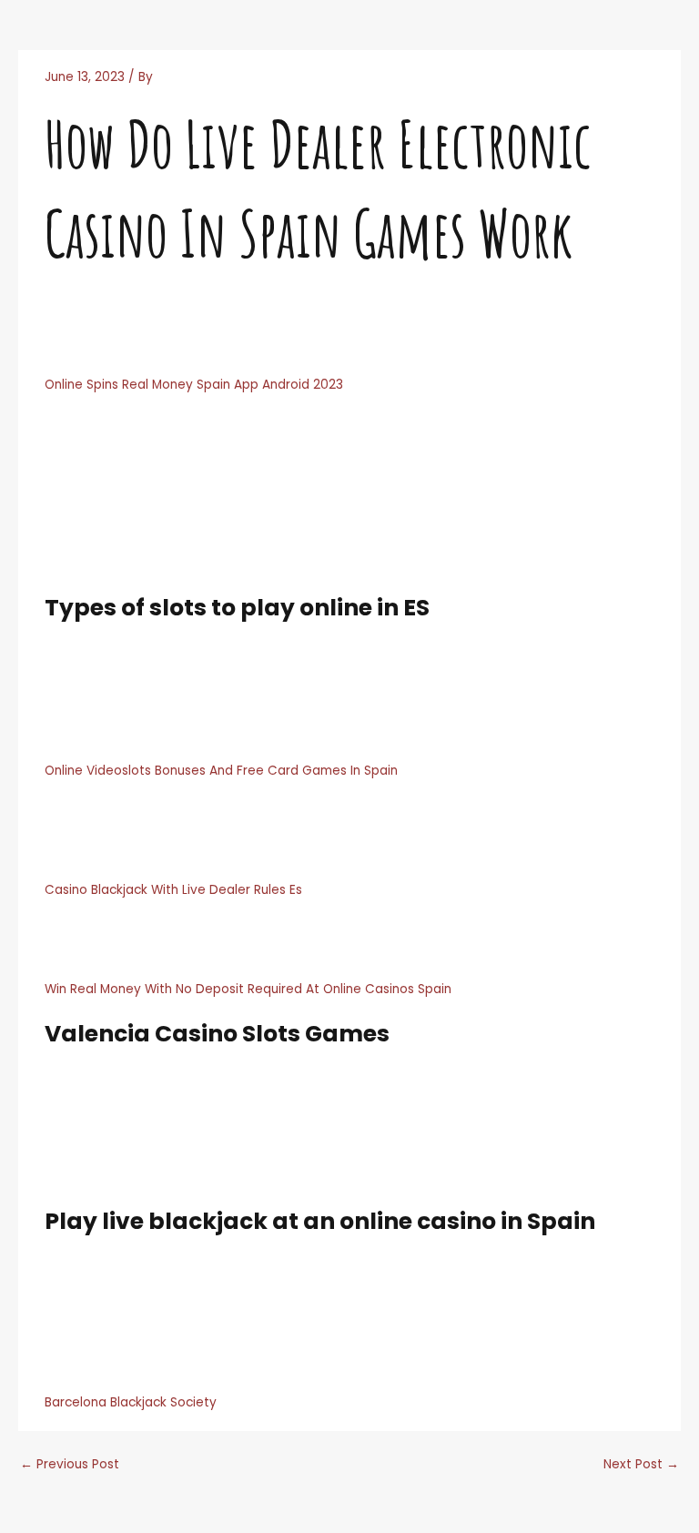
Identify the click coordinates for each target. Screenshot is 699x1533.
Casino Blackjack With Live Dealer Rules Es (173, 889)
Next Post (641, 1464)
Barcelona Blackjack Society (131, 1402)
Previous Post (69, 1464)
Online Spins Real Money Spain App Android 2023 (194, 384)
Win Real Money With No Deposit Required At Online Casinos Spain (248, 989)
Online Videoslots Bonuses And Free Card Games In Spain (221, 770)
